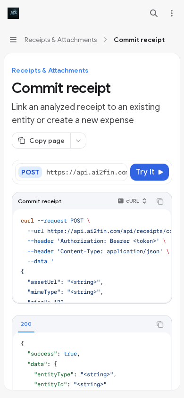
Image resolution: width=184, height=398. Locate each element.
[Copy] (118, 172)
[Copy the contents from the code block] (160, 201)
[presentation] (86, 172)
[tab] (26, 324)
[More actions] (171, 13)
